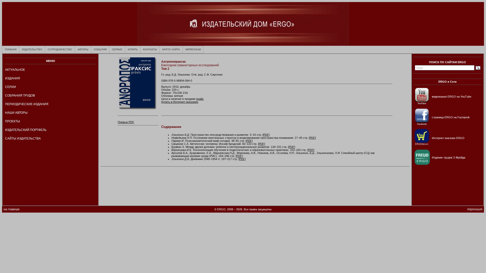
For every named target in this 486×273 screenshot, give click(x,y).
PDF (266, 134)
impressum (474, 209)
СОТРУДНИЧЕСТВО (60, 49)
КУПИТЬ (133, 49)
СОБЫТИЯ (100, 49)
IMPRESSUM (193, 49)
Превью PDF (126, 122)
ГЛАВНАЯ (10, 49)
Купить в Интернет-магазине (179, 101)
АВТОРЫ (82, 49)
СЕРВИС (117, 49)
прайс (200, 98)
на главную (11, 209)
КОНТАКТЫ (150, 49)
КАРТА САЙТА (171, 49)
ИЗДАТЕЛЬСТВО (32, 49)
